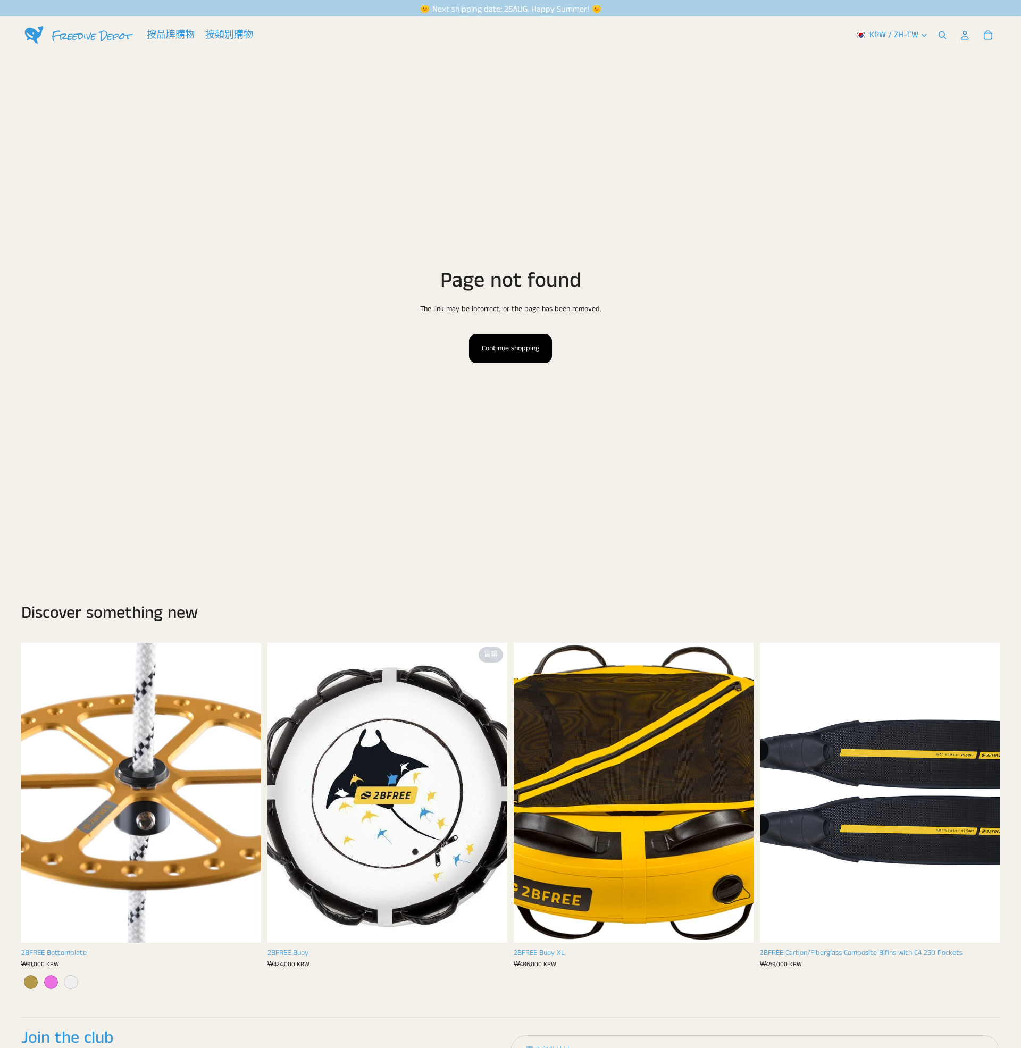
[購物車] (988, 35)
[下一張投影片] (245, 792)
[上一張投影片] (37, 792)
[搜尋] (942, 35)
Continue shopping (510, 348)
